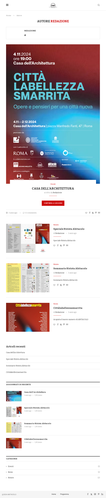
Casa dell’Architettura (53, 188)
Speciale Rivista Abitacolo (68, 229)
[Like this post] (86, 213)
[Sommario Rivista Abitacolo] (28, 277)
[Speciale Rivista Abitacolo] (28, 238)
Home (8, 15)
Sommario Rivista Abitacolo (70, 268)
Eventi (54, 466)
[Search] (98, 5)
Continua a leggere (53, 203)
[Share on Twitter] (93, 213)
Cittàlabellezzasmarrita (67, 308)
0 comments (31, 213)
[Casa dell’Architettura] (14, 396)
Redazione (30, 31)
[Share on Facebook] (90, 213)
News (54, 472)
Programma (64, 494)
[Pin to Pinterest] (96, 213)
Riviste (54, 478)
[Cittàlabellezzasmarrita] (28, 317)
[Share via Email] (99, 213)
